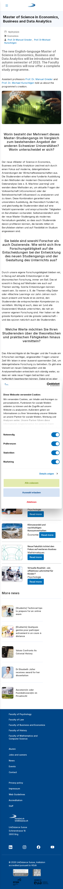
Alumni (12, 749)
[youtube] (52, 847)
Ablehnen (31, 502)
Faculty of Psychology (20, 714)
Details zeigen (46, 473)
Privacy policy (16, 783)
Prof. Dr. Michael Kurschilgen (18, 82)
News (12, 760)
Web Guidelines (17, 794)
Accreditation (15, 800)
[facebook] (38, 847)
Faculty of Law (16, 719)
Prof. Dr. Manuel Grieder (39, 79)
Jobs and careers (18, 754)
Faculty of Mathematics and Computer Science (23, 737)
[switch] (55, 443)
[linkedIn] (10, 847)
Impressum (14, 788)
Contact (13, 772)
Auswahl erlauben (31, 492)
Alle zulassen (31, 483)
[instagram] (24, 847)
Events (12, 766)
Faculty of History (18, 730)
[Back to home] (31, 5)
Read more (36, 514)
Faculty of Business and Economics (27, 725)
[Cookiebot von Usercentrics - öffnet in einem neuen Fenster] (47, 384)
